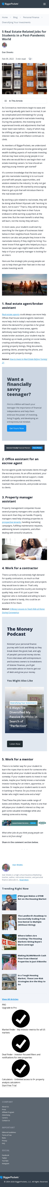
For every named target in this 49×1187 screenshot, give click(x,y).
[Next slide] (40, 707)
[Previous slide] (7, 707)
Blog (15, 17)
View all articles (10, 999)
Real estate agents (10, 314)
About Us (5, 1107)
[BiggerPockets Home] (11, 4)
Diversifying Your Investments (16, 22)
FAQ (3, 1143)
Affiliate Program (8, 1112)
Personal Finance (31, 17)
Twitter (4, 1158)
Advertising (6, 1115)
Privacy (4, 1141)
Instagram (5, 1163)
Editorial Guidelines (9, 1132)
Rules (4, 1138)
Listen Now (15, 744)
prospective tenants (11, 522)
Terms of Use (7, 1135)
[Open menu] (44, 4)
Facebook (5, 1155)
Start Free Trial (9, 1085)
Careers (5, 1118)
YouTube (5, 1161)
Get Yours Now (17, 428)
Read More (24, 880)
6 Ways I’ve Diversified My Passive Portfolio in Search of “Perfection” (23, 717)
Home (5, 17)
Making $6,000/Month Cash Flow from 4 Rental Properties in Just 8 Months (32, 958)
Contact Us (6, 1120)
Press (4, 1109)
